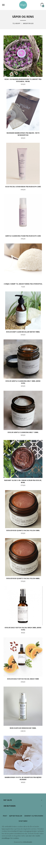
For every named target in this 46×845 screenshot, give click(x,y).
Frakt (5, 816)
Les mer (29, 836)
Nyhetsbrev (23, 821)
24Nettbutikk (27, 842)
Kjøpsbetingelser (15, 816)
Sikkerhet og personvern (33, 816)
